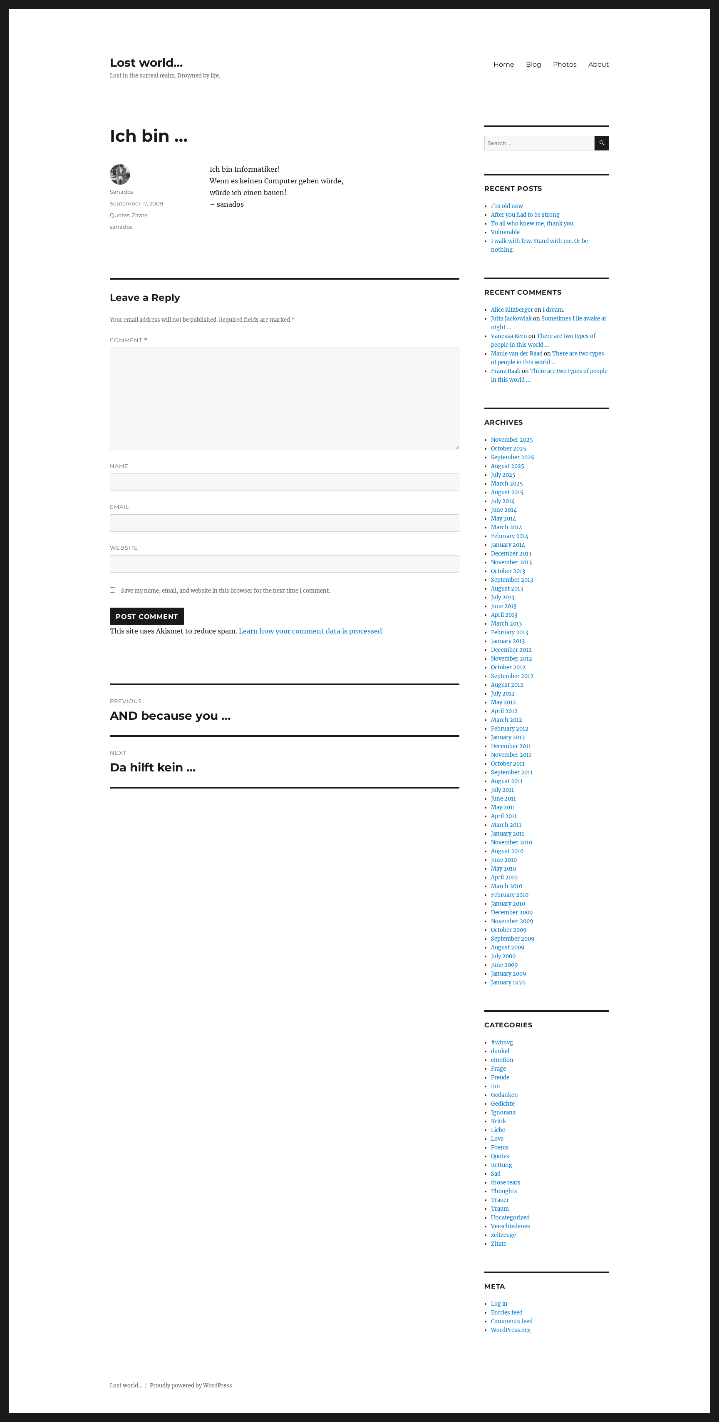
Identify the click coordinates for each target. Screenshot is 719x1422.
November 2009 (512, 921)
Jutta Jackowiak (511, 318)
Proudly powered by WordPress (191, 1385)
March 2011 (506, 825)
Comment (129, 340)
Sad (496, 1173)
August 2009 (508, 947)
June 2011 (503, 798)
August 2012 (507, 684)
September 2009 (513, 938)
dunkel (500, 1051)
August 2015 (507, 492)
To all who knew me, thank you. (533, 223)
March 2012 (506, 720)
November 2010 (511, 842)
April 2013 (504, 614)
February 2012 (509, 728)
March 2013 (506, 623)
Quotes (119, 215)
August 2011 (507, 781)
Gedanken (504, 1095)
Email (119, 506)
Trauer (500, 1200)
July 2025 (503, 474)
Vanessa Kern (509, 336)
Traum (500, 1208)
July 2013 (502, 597)
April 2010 (504, 877)
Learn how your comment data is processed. (311, 631)
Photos (565, 64)
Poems (500, 1147)
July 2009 (503, 956)
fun (495, 1086)
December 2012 (511, 649)
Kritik (498, 1121)
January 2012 (508, 737)
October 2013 (508, 571)
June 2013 (503, 606)
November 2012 (511, 658)
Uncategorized (510, 1217)
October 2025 (508, 448)
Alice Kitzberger (512, 309)
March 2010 (506, 886)
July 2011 (502, 790)
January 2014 (508, 544)
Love (497, 1138)
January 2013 (508, 641)
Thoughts (504, 1191)
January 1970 (508, 982)
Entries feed (507, 1312)
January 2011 (507, 833)
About (598, 64)
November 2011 (511, 755)
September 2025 (512, 457)
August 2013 (507, 588)
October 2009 (509, 930)
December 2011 (511, 746)
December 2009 (512, 912)
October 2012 (508, 667)
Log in (499, 1303)
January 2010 (508, 903)
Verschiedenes (510, 1226)
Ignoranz (503, 1112)
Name (119, 466)
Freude (500, 1077)
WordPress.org (511, 1330)
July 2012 (503, 693)
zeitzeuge (503, 1235)
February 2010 (509, 895)
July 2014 (503, 501)
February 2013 (509, 632)
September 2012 (512, 676)
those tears (506, 1182)
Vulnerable (505, 232)
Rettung (501, 1165)
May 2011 (503, 807)
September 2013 (512, 579)
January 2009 (508, 973)
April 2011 (504, 816)
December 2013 (511, 553)
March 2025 (507, 483)
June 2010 (504, 860)
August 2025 (507, 466)
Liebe (498, 1130)
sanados (121, 226)
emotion (502, 1060)
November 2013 (511, 562)
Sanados (121, 191)
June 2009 (504, 965)
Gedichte (503, 1103)
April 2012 (504, 711)
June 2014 (504, 509)
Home (503, 64)
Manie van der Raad (517, 353)
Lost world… (146, 62)
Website (124, 547)
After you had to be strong (525, 214)
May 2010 (503, 868)
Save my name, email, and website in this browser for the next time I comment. (225, 590)
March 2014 (506, 527)
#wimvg (502, 1042)
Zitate (140, 215)
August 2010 (507, 851)
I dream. (553, 309)
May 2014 (503, 518)
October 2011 (508, 763)
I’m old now (507, 206)
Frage (498, 1068)
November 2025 (512, 439)
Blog (533, 64)
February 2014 (509, 536)
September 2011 (512, 772)
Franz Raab (506, 371)
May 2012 (503, 702)
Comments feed (512, 1321)
